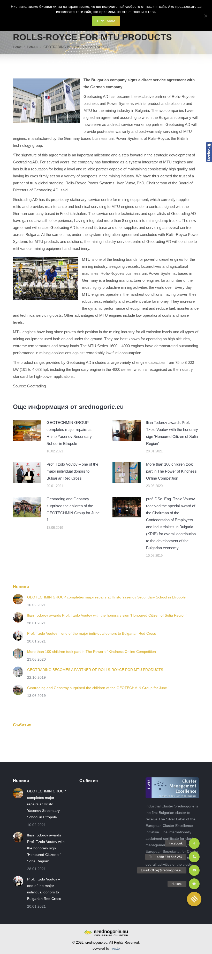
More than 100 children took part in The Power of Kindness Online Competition (171, 471)
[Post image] (27, 430)
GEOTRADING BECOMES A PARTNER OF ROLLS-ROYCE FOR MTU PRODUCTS (95, 670)
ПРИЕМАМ (106, 21)
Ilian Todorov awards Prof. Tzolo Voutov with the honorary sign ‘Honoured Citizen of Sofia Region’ (172, 433)
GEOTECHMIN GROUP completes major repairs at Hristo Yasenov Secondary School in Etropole (69, 433)
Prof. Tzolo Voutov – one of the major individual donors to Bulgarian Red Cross (72, 471)
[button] (194, 899)
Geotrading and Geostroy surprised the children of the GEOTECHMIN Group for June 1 (73, 509)
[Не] (205, 15)
